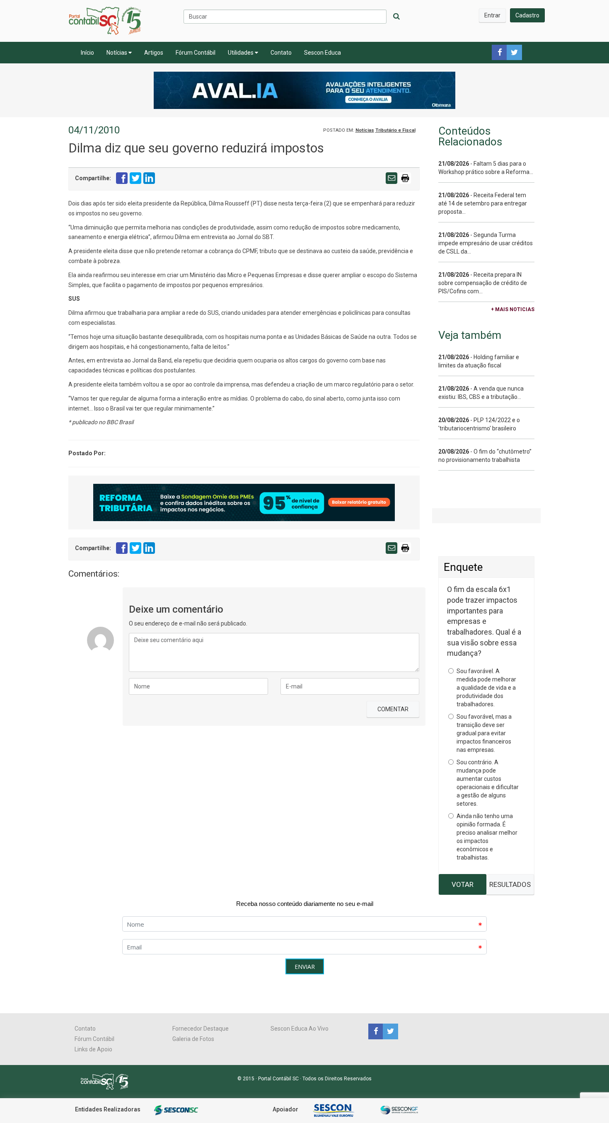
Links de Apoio (93, 1049)
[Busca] (396, 17)
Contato (281, 52)
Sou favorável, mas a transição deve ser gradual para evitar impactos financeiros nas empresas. (484, 733)
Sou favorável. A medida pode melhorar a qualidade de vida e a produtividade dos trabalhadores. (486, 688)
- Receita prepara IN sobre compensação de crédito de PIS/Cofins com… (482, 283)
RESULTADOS (510, 884)
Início (87, 52)
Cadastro (527, 15)
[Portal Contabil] (107, 1081)
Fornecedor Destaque (200, 1028)
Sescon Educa (322, 52)
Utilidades (241, 52)
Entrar (492, 15)
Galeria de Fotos (193, 1039)
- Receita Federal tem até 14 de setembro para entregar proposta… (482, 203)
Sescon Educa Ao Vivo (300, 1028)
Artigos (153, 52)
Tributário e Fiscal (395, 130)
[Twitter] (389, 1031)
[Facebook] (375, 1031)
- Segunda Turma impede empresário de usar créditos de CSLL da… (485, 243)
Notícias (117, 52)
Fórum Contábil (195, 52)
